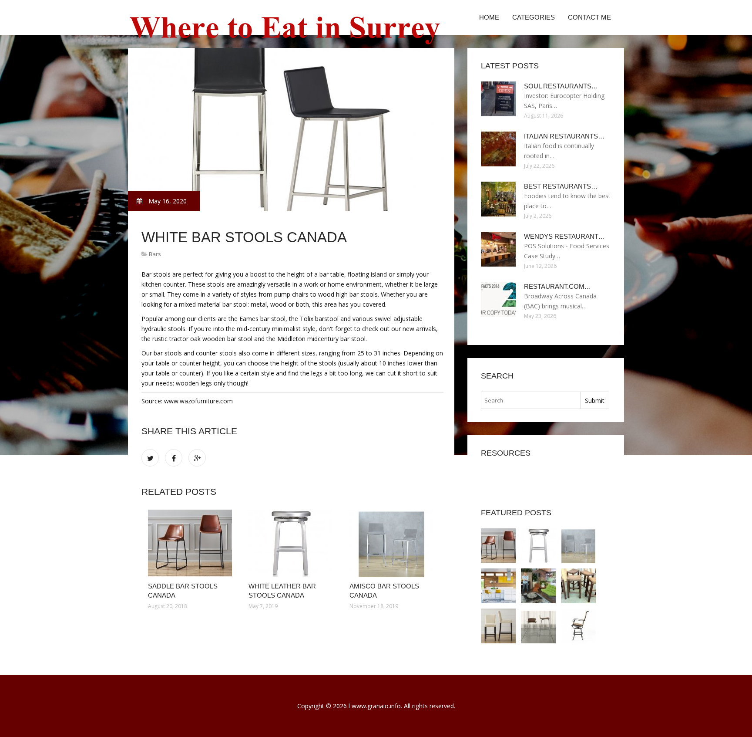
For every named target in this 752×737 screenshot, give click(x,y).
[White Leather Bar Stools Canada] (292, 543)
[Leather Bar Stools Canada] (498, 626)
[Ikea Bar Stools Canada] (538, 585)
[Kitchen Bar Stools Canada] (498, 585)
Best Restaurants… (561, 186)
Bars (155, 254)
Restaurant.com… (557, 286)
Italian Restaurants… (564, 136)
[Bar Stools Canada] (538, 626)
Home (489, 17)
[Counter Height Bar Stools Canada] (578, 585)
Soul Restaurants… (561, 86)
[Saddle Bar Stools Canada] (191, 543)
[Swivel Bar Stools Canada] (578, 626)
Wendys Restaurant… (564, 236)
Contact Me (589, 17)
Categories (533, 17)
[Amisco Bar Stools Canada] (393, 543)
